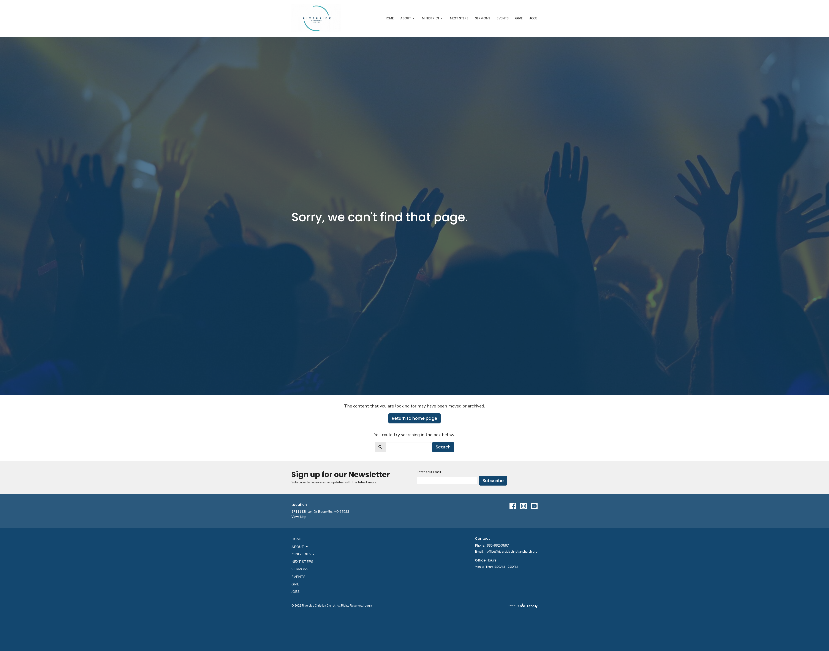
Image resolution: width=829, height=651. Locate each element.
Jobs (533, 18)
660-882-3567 (498, 545)
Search (443, 447)
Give (519, 18)
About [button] (297, 546)
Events (503, 18)
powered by (520, 609)
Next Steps (459, 18)
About (405, 18)
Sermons (482, 18)
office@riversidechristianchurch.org (512, 551)
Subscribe (493, 481)
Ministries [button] (301, 554)
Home (389, 18)
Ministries (430, 18)
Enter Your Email (429, 472)
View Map (298, 517)
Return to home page (414, 418)
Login (368, 606)
